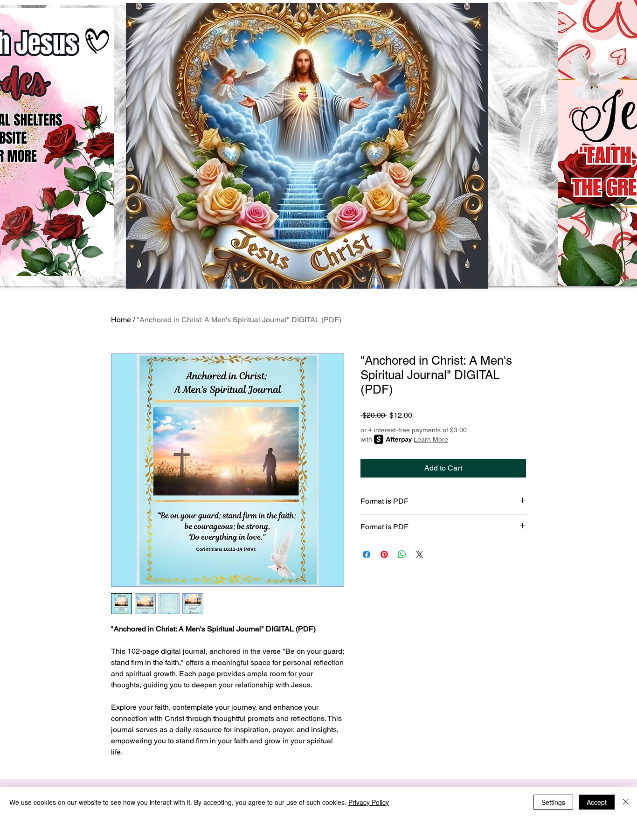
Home (121, 319)
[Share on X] (419, 554)
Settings (553, 802)
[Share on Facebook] (366, 554)
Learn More (431, 439)
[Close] (625, 802)
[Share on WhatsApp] (402, 554)
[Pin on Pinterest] (384, 554)
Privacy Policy (368, 802)
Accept (597, 802)
